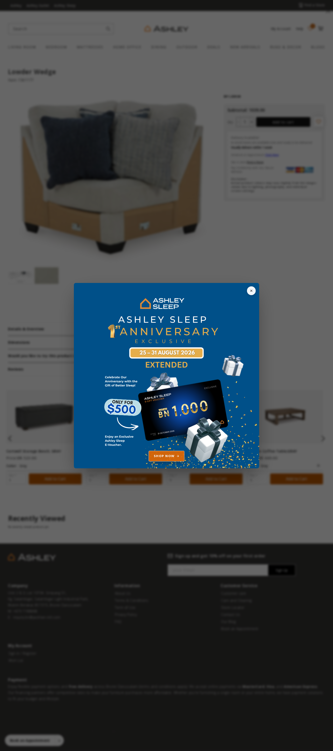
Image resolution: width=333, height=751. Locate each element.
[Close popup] (251, 290)
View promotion (166, 375)
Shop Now (164, 456)
